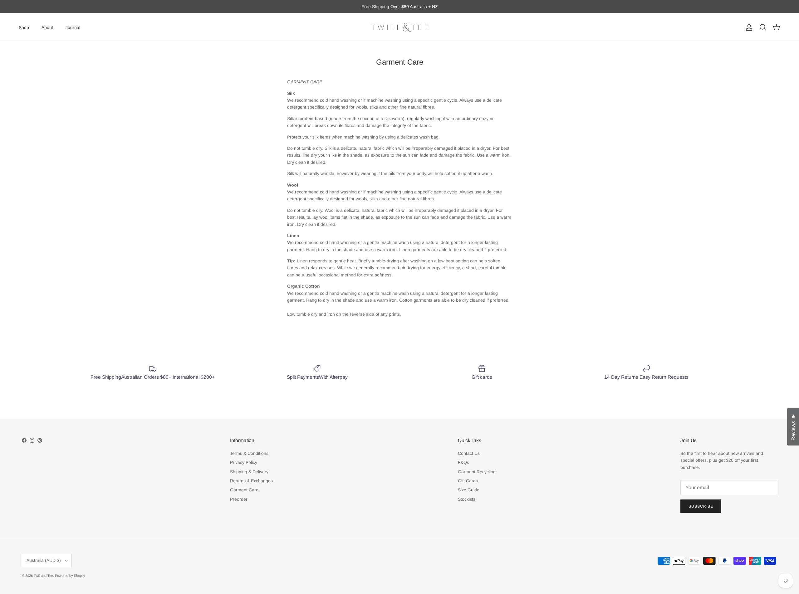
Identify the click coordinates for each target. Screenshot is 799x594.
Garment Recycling (477, 471)
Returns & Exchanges (251, 480)
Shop (24, 27)
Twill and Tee (43, 575)
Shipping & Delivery (249, 471)
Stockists (466, 499)
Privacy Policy (243, 462)
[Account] (748, 27)
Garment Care (244, 489)
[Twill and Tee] (399, 27)
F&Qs (463, 462)
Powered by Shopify (70, 575)
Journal (73, 27)
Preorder (239, 499)
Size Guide (468, 489)
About (47, 27)
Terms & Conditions (249, 453)
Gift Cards (468, 480)
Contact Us (469, 453)
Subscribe (701, 506)
